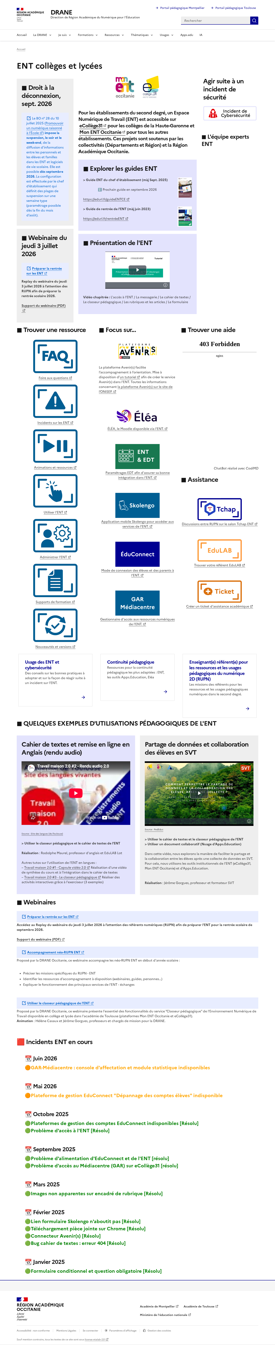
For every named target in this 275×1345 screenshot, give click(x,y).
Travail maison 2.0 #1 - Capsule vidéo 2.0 (55, 867)
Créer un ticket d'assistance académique (217, 606)
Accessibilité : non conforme (33, 1330)
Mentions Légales (66, 1330)
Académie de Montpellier (157, 1306)
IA (201, 35)
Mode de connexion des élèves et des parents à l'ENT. (137, 573)
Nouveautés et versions (53, 646)
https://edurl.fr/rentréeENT (103, 218)
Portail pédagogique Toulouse (235, 8)
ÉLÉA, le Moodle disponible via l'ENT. (136, 428)
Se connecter (90, 1330)
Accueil (22, 35)
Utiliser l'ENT (53, 512)
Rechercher (254, 21)
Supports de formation (53, 601)
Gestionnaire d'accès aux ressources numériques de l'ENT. (137, 621)
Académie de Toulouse (199, 1306)
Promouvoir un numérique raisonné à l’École (44, 128)
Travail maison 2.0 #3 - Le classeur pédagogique (60, 877)
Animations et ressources (53, 467)
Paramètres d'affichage (122, 1330)
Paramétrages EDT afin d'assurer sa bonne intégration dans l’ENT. (137, 475)
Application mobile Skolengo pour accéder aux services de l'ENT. (137, 524)
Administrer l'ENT (53, 557)
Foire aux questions (53, 377)
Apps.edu (186, 35)
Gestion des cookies (159, 1330)
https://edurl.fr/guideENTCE (104, 199)
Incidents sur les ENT (53, 422)
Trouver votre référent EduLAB (217, 565)
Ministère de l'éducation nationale (163, 1315)
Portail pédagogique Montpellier (182, 8)
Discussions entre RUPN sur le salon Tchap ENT (218, 524)
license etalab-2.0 (95, 1339)
